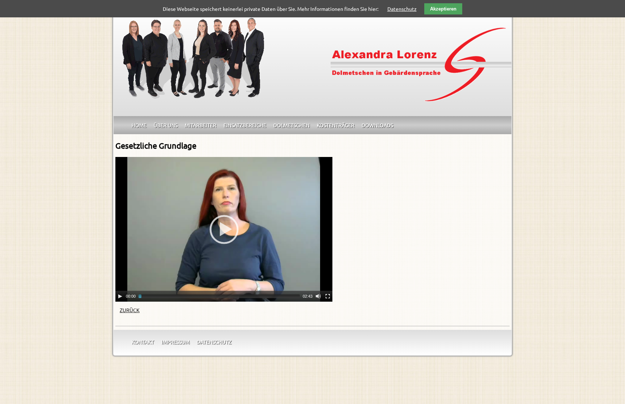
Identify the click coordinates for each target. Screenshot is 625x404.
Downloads (377, 125)
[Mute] (318, 296)
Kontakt (143, 342)
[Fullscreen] (328, 296)
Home (139, 125)
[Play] (120, 296)
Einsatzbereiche (245, 125)
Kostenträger (335, 125)
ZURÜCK (130, 310)
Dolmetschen (291, 125)
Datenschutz (214, 342)
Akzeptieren (443, 9)
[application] (223, 229)
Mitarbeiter (200, 125)
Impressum (175, 342)
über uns (166, 125)
